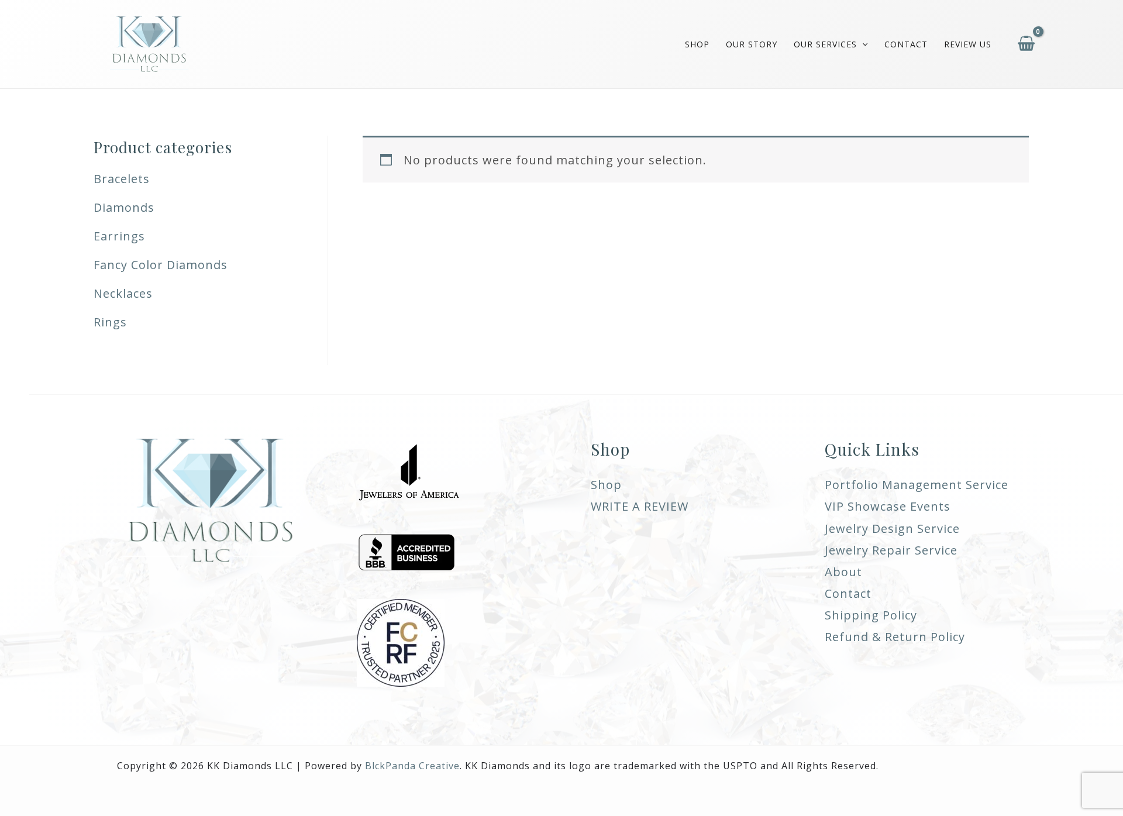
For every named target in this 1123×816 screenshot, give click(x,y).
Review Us (967, 44)
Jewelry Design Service (892, 528)
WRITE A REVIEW (639, 506)
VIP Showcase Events (887, 506)
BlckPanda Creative (412, 765)
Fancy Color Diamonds (161, 265)
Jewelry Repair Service (891, 550)
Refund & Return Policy (895, 637)
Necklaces (123, 293)
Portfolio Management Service (916, 485)
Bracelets (122, 179)
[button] (862, 44)
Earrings (119, 236)
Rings (110, 322)
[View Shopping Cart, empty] (1026, 44)
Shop (697, 44)
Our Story (751, 44)
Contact (906, 44)
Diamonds (124, 207)
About (843, 572)
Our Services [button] (825, 44)
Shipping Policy (871, 615)
